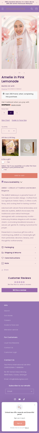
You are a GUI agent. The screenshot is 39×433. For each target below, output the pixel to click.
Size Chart (6, 120)
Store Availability (11, 182)
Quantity (4, 127)
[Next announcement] (36, 2)
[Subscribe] (31, 391)
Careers (7, 320)
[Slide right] (24, 73)
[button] (2, 8)
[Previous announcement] (2, 2)
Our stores (8, 316)
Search (7, 311)
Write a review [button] (19, 290)
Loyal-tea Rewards (11, 343)
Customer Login (10, 352)
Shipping (4, 89)
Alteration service (11, 330)
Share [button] (6, 270)
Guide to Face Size (19, 120)
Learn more (16, 105)
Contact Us (8, 348)
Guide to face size (11, 325)
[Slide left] (15, 73)
